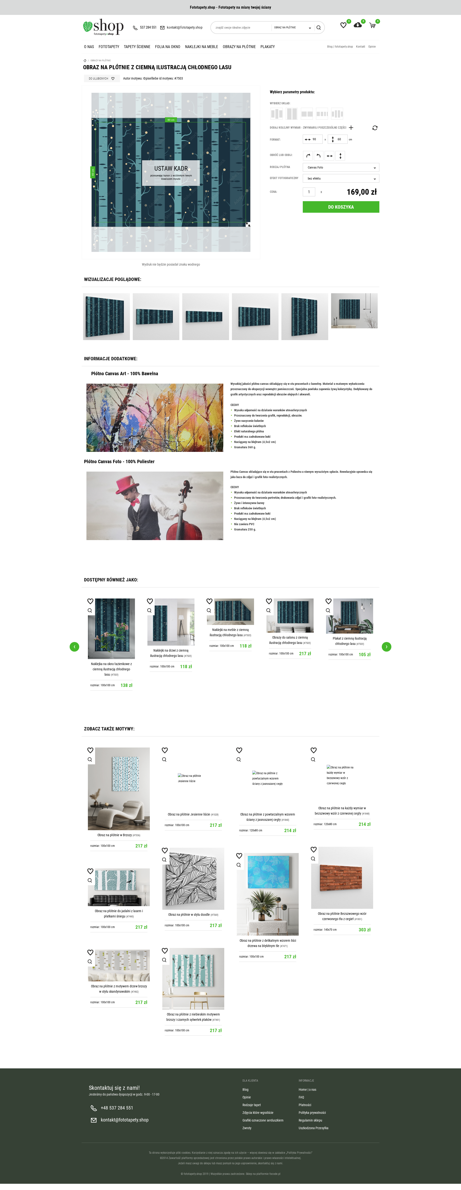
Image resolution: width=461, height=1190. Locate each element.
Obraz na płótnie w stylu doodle (189, 914)
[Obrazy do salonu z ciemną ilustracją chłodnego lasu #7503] (290, 615)
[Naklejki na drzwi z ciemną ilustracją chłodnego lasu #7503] (170, 622)
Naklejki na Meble (201, 46)
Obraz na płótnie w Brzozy (114, 835)
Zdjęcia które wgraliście (258, 1113)
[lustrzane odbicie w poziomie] (329, 156)
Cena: (273, 191)
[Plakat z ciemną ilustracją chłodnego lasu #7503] (349, 616)
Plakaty (268, 46)
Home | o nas (307, 1089)
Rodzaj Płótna (280, 167)
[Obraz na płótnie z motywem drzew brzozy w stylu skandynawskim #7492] (119, 965)
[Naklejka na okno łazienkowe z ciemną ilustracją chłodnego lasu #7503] (111, 628)
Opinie (372, 46)
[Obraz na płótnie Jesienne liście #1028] (193, 779)
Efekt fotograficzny (284, 178)
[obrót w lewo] (318, 156)
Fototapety (109, 46)
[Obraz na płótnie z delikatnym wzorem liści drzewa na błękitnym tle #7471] (268, 894)
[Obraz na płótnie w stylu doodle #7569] (193, 879)
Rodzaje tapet (252, 1105)
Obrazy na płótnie (239, 46)
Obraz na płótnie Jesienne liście (189, 814)
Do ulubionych (98, 78)
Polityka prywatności (312, 1113)
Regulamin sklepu (310, 1120)
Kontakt (360, 46)
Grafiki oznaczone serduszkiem (263, 1120)
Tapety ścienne (137, 46)
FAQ (301, 1097)
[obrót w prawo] (308, 156)
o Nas (89, 46)
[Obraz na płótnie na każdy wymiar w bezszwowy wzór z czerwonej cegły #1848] (342, 775)
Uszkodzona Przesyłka (313, 1128)
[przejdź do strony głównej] (103, 27)
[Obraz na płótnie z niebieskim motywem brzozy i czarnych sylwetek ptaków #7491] (193, 978)
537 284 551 (148, 27)
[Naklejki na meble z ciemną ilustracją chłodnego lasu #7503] (230, 611)
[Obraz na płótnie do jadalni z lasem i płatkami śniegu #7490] (119, 887)
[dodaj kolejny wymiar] (313, 127)
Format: (275, 139)
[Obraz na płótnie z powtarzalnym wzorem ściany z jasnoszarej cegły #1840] (268, 779)
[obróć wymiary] (374, 128)
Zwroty (247, 1128)
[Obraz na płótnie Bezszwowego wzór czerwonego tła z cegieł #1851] (342, 878)
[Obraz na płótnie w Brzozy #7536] (119, 789)
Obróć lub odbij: (281, 155)
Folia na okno (167, 46)
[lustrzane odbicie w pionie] (340, 156)
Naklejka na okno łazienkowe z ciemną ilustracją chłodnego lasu (111, 669)
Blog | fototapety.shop (340, 46)
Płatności (305, 1105)
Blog (246, 1089)
